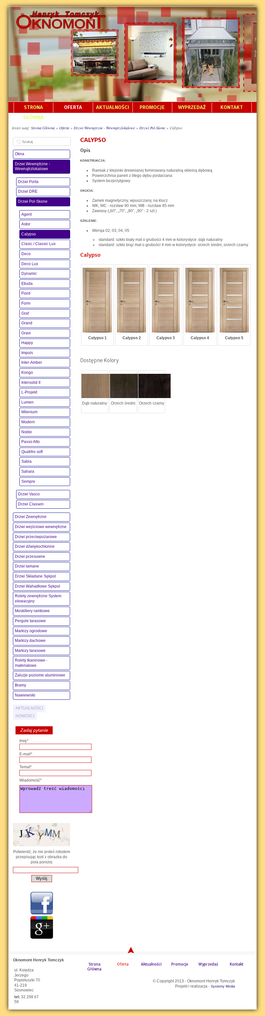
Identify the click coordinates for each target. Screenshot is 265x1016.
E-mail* (25, 754)
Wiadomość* (30, 780)
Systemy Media (223, 986)
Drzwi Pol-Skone (152, 127)
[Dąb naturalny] (97, 387)
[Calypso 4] (200, 301)
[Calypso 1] (97, 301)
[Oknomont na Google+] (41, 937)
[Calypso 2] (131, 301)
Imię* (23, 741)
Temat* (25, 767)
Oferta (64, 127)
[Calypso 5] (234, 301)
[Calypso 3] (166, 301)
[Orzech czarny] (154, 387)
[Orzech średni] (126, 387)
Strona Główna (43, 127)
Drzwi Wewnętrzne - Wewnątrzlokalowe (104, 127)
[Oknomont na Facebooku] (41, 913)
